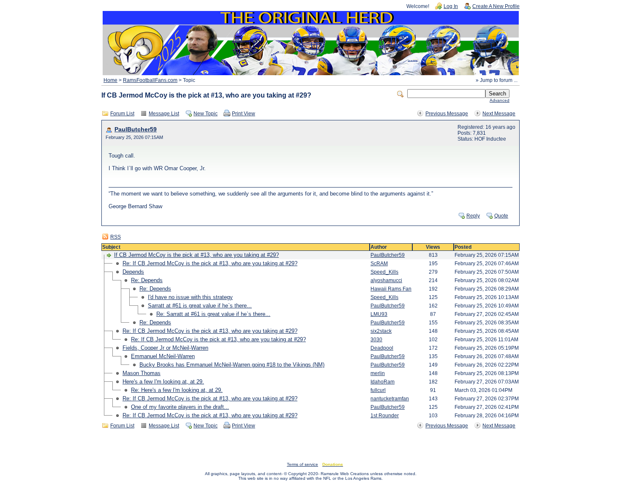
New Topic (205, 114)
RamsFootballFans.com (150, 80)
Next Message (498, 114)
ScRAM (379, 263)
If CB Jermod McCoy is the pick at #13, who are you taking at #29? (196, 255)
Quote (501, 216)
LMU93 (378, 314)
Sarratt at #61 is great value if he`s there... (200, 305)
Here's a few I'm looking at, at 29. (163, 381)
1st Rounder (384, 416)
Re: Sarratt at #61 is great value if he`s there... (213, 314)
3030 (376, 340)
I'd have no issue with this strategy (190, 297)
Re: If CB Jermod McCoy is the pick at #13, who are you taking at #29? (210, 263)
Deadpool (381, 348)
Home (110, 80)
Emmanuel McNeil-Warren (163, 356)
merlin (377, 373)
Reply (473, 216)
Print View (243, 114)
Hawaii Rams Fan (390, 289)
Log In (451, 6)
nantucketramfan (389, 399)
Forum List (122, 114)
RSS (115, 237)
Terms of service (302, 464)
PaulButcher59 (135, 129)
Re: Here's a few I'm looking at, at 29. (177, 390)
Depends (133, 272)
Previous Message (446, 114)
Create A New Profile (496, 6)
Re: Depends (147, 280)
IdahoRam (382, 382)
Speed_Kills (384, 272)
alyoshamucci (386, 280)
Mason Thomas (142, 373)
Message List (164, 114)
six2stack (381, 331)
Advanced (499, 100)
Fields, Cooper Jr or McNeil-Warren (165, 348)
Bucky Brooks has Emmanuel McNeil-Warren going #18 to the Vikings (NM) (231, 365)
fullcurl (378, 390)
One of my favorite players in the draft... (180, 407)
